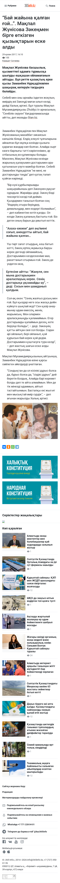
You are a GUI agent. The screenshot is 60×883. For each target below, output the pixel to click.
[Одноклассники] (8, 447)
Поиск (51, 6)
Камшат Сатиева (10, 61)
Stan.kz (32, 117)
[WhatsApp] (13, 447)
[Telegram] (17, 447)
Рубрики (11, 5)
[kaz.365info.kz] (30, 6)
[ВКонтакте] (4, 447)
